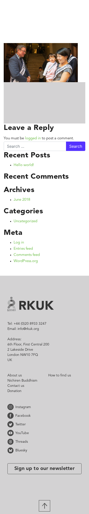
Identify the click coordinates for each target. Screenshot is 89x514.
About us (14, 375)
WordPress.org (26, 261)
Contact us (15, 386)
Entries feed (23, 249)
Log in (19, 243)
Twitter (11, 424)
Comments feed (27, 255)
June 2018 (22, 200)
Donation (14, 391)
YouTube (11, 433)
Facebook (11, 416)
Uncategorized (25, 221)
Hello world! (24, 165)
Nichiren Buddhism (22, 380)
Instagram (11, 407)
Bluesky (11, 450)
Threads (11, 442)
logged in (33, 138)
